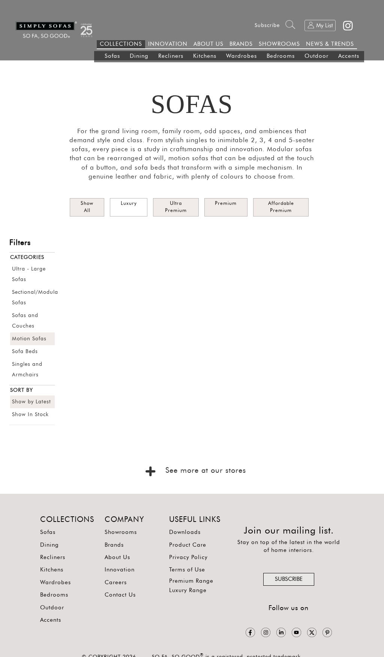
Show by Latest (31, 401)
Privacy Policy (188, 557)
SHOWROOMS (279, 44)
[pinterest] (327, 632)
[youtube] (296, 632)
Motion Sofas (29, 338)
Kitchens (204, 56)
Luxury (129, 203)
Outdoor (316, 56)
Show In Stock (30, 414)
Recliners (170, 56)
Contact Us (120, 595)
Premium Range (191, 581)
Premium (226, 203)
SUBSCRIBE (289, 579)
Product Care (187, 545)
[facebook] (250, 632)
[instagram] (265, 632)
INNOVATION (168, 44)
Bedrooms (281, 56)
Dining (139, 56)
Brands (114, 545)
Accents (348, 56)
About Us (117, 557)
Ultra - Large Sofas (29, 274)
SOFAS (192, 104)
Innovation (120, 570)
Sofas (112, 56)
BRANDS (241, 44)
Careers (116, 582)
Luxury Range (188, 590)
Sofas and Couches (25, 321)
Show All (87, 207)
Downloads (185, 532)
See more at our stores (204, 470)
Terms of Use (187, 570)
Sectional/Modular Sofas (32, 297)
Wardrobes (241, 56)
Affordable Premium (281, 207)
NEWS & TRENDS (330, 44)
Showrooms (121, 532)
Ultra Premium (176, 207)
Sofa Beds (25, 351)
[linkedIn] (281, 632)
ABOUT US (209, 44)
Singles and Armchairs (27, 369)
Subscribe (267, 25)
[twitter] (311, 632)
